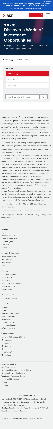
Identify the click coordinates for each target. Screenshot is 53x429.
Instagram (8, 343)
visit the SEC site (7, 207)
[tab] (27, 73)
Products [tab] (11, 80)
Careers (4, 310)
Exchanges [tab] (12, 85)
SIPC (25, 399)
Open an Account (8, 236)
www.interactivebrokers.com (19, 411)
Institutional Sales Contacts (11, 283)
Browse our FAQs (8, 286)
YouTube (7, 355)
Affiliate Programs (8, 328)
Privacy (4, 382)
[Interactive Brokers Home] (8, 15)
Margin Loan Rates (8, 179)
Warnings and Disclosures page (28, 167)
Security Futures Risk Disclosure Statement (18, 191)
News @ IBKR (6, 319)
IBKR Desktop (6, 260)
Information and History (10, 313)
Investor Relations (8, 316)
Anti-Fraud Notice (8, 367)
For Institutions (7, 280)
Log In (3, 233)
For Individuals (7, 277)
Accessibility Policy (8, 364)
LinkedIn (7, 346)
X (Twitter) (8, 352)
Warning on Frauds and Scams (13, 376)
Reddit (6, 349)
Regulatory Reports (8, 325)
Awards (4, 307)
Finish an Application (9, 239)
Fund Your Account (8, 275)
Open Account (36, 15)
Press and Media (7, 322)
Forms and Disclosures (10, 379)
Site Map (4, 385)
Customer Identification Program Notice (16, 370)
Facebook (8, 340)
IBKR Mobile (6, 263)
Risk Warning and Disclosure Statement (29, 200)
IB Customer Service (15, 161)
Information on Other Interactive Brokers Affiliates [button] (23, 419)
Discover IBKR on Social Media (13, 337)
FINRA (19, 399)
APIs (3, 266)
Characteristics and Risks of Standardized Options (20, 155)
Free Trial (5, 245)
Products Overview (24, 60)
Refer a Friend (6, 248)
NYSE (13, 399)
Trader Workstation (8, 257)
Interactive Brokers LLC (27, 395)
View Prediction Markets (33, 9)
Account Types (7, 242)
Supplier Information (9, 298)
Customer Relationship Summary (13, 373)
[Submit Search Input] (43, 96)
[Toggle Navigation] (48, 15)
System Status (6, 289)
